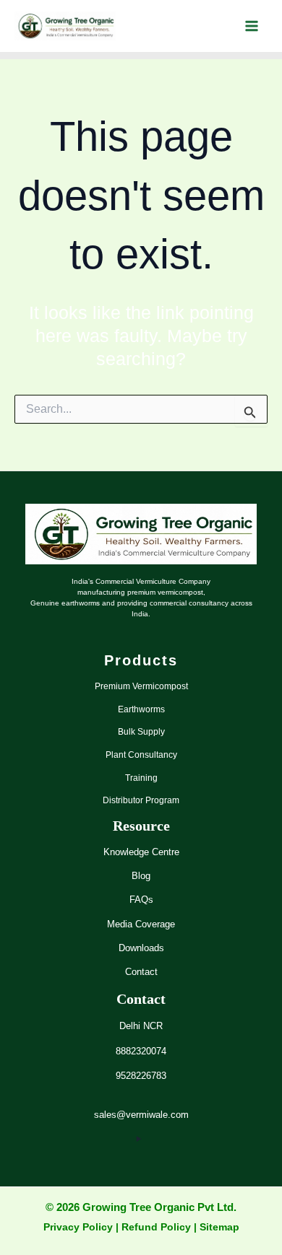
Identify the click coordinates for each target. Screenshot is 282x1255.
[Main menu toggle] (251, 26)
